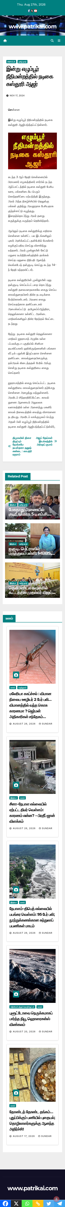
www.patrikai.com (32, 26)
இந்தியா (13, 505)
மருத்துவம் (22, 687)
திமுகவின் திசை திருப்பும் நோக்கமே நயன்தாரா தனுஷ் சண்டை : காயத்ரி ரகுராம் (22, 446)
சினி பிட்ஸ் (11, 62)
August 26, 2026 (24, 723)
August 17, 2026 (24, 1136)
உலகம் (12, 687)
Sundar (47, 723)
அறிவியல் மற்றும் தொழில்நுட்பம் (22, 1007)
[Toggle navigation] (59, 40)
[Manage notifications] (56, 1199)
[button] (52, 40)
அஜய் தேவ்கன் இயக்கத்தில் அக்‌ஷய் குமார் (44, 441)
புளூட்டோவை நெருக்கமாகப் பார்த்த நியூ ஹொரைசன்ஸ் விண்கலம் (31, 1019)
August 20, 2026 (24, 1031)
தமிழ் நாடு (22, 62)
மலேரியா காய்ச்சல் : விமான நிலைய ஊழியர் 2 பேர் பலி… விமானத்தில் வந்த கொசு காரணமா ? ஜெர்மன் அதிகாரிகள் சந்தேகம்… (30, 705)
